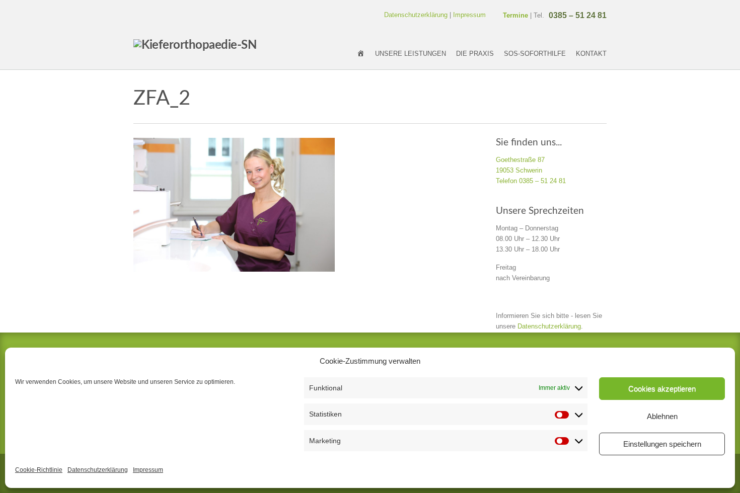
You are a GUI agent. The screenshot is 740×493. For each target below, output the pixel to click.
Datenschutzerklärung (97, 469)
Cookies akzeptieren (662, 388)
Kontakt (591, 53)
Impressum (148, 469)
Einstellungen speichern (662, 444)
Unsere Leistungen (410, 53)
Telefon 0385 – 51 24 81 (531, 181)
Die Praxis (475, 53)
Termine (515, 15)
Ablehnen (662, 416)
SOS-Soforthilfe (535, 53)
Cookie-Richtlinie (38, 469)
